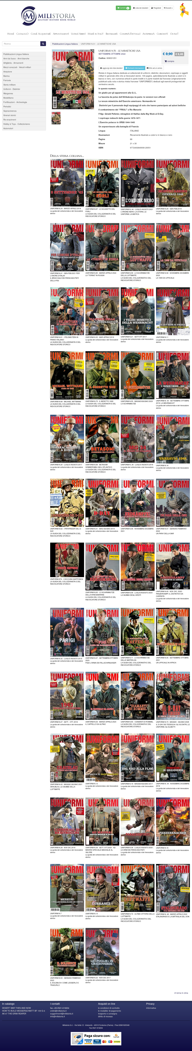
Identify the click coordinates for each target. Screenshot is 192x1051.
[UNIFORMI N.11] (173, 311)
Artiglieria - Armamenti (13, 62)
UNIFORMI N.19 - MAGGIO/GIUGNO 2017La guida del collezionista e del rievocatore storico (137, 786)
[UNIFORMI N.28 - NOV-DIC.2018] (67, 822)
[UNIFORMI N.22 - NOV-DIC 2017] (102, 952)
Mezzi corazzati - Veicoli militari (17, 67)
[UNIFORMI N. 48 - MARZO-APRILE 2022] (173, 888)
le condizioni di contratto (109, 1007)
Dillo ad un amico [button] (155, 68)
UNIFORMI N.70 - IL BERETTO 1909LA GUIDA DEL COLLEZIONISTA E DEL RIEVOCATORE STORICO (100, 403)
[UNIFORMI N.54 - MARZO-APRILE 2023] (102, 696)
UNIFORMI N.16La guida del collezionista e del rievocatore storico (172, 467)
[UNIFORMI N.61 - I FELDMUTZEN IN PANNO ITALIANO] (67, 311)
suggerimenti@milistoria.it (61, 1013)
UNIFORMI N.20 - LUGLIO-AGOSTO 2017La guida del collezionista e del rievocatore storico (66, 467)
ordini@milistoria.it (58, 1010)
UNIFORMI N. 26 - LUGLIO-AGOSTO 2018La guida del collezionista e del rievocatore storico (137, 467)
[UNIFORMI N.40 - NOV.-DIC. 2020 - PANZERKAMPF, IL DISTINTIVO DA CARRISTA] (173, 566)
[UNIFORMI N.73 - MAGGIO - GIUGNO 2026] (173, 696)
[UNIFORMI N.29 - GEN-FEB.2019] (173, 183)
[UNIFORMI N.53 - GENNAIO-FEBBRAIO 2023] (67, 952)
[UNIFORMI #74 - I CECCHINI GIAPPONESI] (67, 560)
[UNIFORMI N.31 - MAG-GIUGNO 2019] (102, 503)
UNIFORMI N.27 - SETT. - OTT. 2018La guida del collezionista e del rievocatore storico (66, 724)
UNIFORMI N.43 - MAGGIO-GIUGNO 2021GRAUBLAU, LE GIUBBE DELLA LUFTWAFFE (66, 786)
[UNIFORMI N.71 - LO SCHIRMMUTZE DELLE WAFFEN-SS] (138, 632)
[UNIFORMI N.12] (102, 758)
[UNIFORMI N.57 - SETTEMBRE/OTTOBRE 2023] (102, 632)
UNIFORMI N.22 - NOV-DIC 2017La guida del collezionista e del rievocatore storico (101, 980)
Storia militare (9, 84)
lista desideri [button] (112, 68)
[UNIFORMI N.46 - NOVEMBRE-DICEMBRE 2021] (138, 503)
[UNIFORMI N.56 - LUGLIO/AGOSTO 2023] (138, 567)
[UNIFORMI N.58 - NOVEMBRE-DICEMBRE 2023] (173, 247)
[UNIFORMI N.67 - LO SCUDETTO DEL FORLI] (102, 183)
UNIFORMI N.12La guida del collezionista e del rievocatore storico (101, 785)
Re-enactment (9, 119)
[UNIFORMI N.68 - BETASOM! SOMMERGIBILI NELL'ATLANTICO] (102, 439)
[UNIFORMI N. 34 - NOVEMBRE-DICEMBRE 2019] (173, 758)
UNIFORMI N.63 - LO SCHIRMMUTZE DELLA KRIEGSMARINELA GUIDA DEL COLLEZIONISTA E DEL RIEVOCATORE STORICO (100, 596)
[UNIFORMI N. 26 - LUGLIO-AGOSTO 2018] (138, 439)
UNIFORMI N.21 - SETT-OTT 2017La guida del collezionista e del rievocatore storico (137, 339)
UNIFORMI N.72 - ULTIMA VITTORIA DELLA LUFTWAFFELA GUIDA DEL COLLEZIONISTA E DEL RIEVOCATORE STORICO (137, 917)
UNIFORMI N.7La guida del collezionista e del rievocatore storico (66, 915)
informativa (151, 1007)
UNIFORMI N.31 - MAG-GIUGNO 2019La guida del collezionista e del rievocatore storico (101, 531)
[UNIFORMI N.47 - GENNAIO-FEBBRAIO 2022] (173, 503)
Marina (6, 75)
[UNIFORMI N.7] (67, 887)
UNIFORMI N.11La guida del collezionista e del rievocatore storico (172, 339)
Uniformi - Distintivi (11, 89)
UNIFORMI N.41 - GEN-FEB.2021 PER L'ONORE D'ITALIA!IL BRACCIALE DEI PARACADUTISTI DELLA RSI (65, 277)
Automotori (8, 128)
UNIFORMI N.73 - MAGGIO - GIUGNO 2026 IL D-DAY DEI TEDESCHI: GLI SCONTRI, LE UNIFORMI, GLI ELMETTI (173, 724)
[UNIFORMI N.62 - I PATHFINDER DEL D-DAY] (67, 503)
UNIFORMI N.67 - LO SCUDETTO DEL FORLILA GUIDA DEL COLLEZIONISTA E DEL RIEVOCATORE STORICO (100, 212)
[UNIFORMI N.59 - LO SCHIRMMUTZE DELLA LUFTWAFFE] (138, 247)
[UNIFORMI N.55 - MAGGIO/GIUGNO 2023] (138, 375)
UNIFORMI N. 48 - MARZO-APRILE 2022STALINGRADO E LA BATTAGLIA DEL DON (172, 915)
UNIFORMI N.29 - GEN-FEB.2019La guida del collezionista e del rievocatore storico (172, 211)
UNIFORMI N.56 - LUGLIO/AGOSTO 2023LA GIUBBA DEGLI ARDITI (137, 593)
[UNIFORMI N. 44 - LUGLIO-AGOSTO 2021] (138, 183)
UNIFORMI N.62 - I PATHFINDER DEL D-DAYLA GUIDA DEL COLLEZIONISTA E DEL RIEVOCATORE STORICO (65, 532)
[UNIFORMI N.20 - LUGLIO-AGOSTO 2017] (67, 439)
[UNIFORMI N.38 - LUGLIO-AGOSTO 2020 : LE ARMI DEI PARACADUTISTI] (138, 822)
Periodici (7, 106)
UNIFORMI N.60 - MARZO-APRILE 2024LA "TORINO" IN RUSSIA (100, 274)
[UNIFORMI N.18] (173, 822)
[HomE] (48, 16)
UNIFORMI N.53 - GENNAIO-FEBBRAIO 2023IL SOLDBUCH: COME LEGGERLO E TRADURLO (65, 981)
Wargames (8, 93)
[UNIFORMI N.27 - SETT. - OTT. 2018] (67, 696)
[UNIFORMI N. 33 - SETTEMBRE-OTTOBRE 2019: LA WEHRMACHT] (173, 375)
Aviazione (7, 71)
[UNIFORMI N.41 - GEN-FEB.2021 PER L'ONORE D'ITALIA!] (67, 247)
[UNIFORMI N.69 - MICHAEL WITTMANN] (67, 375)
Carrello (123, 7)
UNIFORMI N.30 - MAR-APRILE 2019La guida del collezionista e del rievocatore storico (101, 339)
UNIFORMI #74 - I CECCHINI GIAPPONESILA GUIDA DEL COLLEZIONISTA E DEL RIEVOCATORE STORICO (66, 581)
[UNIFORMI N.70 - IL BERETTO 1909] (102, 375)
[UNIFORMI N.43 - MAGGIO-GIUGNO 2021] (67, 758)
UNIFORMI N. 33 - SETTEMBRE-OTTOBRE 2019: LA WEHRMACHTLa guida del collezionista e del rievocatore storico (172, 404)
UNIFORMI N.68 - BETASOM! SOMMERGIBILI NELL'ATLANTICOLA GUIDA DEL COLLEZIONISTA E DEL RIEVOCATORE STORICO (100, 468)
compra (170, 61)
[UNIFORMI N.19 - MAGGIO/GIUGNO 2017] (138, 758)
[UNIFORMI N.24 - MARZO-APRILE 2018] (67, 182)
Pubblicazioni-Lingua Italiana (65, 43)
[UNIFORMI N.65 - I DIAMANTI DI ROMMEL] (138, 696)
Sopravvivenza (9, 110)
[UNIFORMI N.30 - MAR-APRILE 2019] (102, 311)
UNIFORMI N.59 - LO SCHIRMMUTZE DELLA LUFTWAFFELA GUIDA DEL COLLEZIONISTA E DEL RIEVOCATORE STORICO (136, 276)
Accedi (168, 8)
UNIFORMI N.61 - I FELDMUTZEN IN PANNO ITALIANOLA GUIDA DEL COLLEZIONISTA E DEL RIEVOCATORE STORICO (65, 340)
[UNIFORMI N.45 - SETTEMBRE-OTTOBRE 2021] (173, 632)
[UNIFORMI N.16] (173, 439)
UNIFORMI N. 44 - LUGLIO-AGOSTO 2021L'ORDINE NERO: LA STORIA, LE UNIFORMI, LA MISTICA (137, 211)
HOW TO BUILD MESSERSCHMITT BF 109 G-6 (23, 1010)
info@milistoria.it (57, 1016)
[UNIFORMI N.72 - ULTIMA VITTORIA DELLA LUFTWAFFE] (138, 888)
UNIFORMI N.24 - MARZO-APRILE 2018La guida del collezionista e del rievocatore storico (66, 210)
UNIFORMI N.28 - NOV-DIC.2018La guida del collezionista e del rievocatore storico (66, 849)
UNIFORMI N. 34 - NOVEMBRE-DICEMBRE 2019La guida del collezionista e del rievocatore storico (172, 787)
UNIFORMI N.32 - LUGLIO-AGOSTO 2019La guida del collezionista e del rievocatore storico (66, 660)
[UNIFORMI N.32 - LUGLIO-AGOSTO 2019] (67, 632)
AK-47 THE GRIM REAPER (14, 1013)
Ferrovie (7, 80)
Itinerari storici (9, 115)
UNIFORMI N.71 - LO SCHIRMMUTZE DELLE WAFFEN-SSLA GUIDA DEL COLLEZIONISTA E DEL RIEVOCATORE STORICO (136, 661)
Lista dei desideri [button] (141, 8)
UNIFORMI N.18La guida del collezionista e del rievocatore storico (172, 850)
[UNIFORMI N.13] (102, 888)
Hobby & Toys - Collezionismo (16, 124)
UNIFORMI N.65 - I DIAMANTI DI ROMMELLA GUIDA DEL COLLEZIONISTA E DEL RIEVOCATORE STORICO (137, 724)
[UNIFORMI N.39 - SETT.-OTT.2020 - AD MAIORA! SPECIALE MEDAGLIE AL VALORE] (102, 822)
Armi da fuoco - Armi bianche (16, 58)
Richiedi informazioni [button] (135, 68)
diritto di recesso (105, 1016)
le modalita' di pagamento (109, 1010)
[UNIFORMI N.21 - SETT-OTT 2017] (138, 311)
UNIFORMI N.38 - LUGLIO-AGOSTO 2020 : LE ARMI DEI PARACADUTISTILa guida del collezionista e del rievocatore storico (137, 851)
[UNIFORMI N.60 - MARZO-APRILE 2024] (102, 247)
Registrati (157, 8)
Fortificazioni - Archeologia (15, 102)
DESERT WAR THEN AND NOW (16, 1007)
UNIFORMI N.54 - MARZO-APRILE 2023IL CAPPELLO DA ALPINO (100, 722)
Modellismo (8, 97)
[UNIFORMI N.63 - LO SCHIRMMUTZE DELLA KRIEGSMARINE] (102, 566)
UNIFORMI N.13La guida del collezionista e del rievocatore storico (101, 915)
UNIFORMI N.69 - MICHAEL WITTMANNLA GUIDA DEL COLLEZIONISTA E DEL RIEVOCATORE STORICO (65, 403)
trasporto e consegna (107, 1013)
